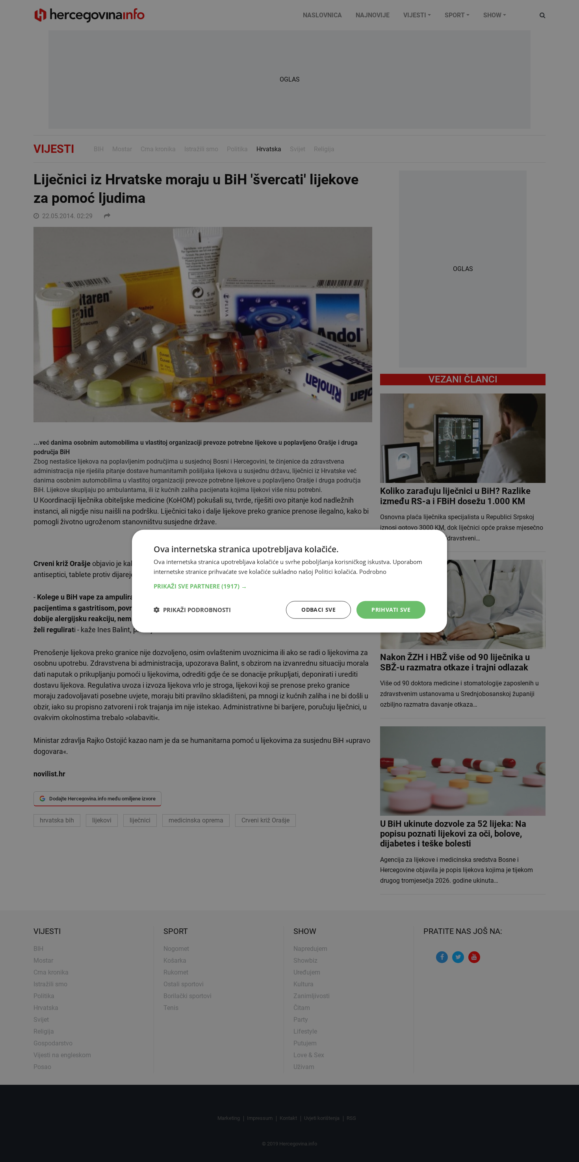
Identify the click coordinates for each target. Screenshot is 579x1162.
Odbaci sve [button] (318, 609)
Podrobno (372, 571)
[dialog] (289, 581)
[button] (289, 586)
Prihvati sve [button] (390, 609)
